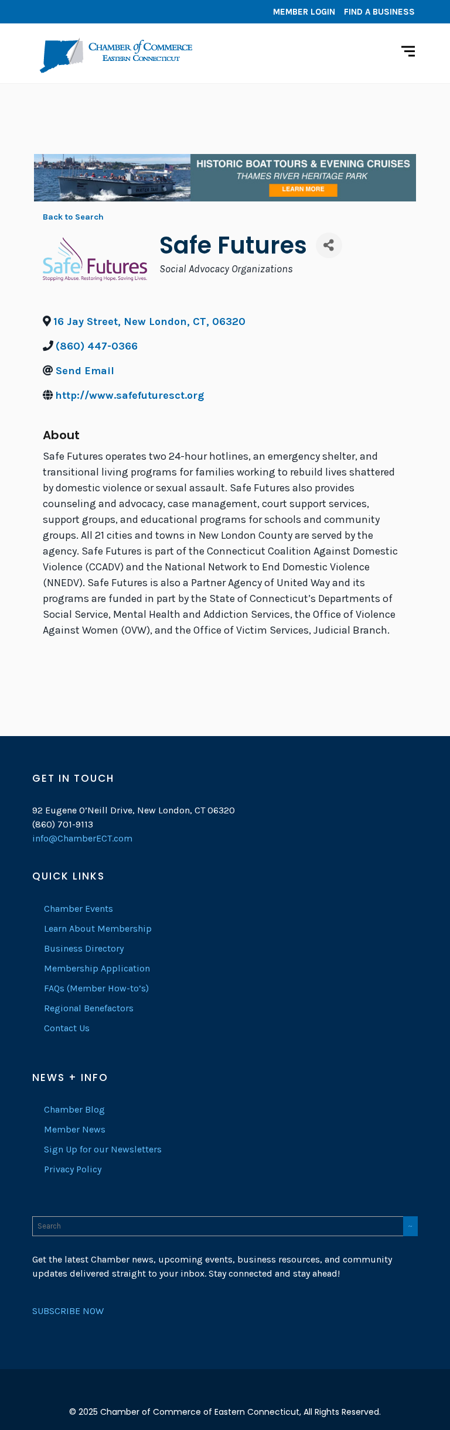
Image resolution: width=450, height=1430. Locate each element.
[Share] (329, 245)
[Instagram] (79, 11)
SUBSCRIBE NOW (68, 1310)
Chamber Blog (74, 1109)
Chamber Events (78, 908)
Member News (74, 1129)
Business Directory (84, 948)
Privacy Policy (72, 1169)
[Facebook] (44, 11)
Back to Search (73, 217)
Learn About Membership (98, 928)
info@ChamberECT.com (82, 838)
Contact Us (67, 1028)
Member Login (304, 11)
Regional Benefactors (89, 1008)
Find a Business (379, 11)
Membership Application (97, 968)
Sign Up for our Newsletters (103, 1149)
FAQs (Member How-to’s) (96, 988)
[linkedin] (61, 11)
